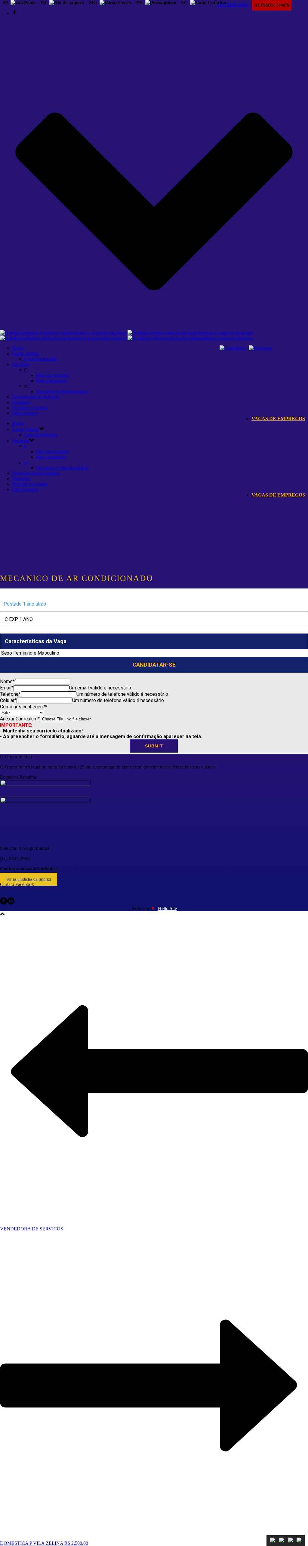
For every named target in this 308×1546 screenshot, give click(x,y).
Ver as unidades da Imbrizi (28, 879)
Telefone (10, 694)
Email (7, 688)
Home (18, 348)
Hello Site (167, 908)
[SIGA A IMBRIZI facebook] (3, 903)
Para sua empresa (52, 375)
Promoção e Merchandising (62, 391)
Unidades (21, 402)
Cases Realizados (40, 359)
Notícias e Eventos (30, 407)
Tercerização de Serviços (35, 396)
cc (26, 462)
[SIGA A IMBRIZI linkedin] (10, 903)
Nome (7, 681)
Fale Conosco (25, 413)
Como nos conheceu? (23, 707)
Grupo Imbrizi (25, 353)
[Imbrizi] (127, 335)
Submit (154, 746)
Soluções (20, 364)
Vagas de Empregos (278, 418)
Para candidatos (51, 380)
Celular (8, 700)
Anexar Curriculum (20, 719)
